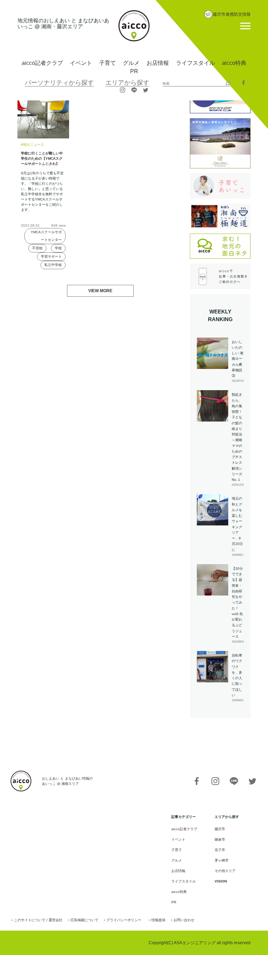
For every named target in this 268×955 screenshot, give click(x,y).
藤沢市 (220, 829)
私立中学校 (53, 265)
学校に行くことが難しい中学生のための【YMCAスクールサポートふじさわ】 (42, 158)
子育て (107, 63)
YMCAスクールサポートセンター (46, 236)
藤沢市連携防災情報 (232, 14)
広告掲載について (84, 920)
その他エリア (225, 871)
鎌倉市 (220, 839)
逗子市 (220, 850)
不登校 (37, 248)
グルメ (131, 63)
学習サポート (51, 256)
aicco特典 (234, 63)
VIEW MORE (100, 290)
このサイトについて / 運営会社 (38, 920)
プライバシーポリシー (123, 920)
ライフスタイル (195, 63)
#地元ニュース (32, 144)
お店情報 (158, 63)
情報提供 (158, 920)
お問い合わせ (183, 920)
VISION (221, 881)
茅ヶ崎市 (222, 860)
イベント (81, 63)
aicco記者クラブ (42, 63)
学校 (58, 248)
